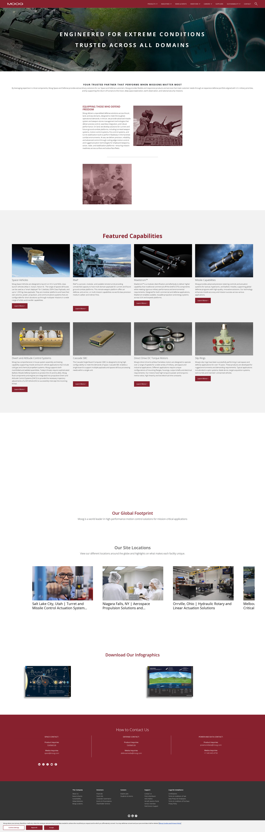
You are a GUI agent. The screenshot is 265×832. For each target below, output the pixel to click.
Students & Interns (126, 796)
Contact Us (51, 745)
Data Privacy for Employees (177, 799)
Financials (99, 794)
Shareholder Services (103, 804)
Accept (51, 827)
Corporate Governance (103, 799)
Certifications (173, 794)
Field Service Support (151, 806)
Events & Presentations (104, 801)
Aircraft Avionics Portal (152, 801)
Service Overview (150, 804)
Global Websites (77, 801)
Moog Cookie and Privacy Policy (170, 823)
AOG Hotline (149, 799)
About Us (75, 794)
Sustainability (76, 799)
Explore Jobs (124, 794)
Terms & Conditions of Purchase (179, 801)
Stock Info (99, 796)
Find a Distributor (150, 796)
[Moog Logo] (15, 3)
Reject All (34, 827)
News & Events (77, 796)
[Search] (256, 3)
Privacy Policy (173, 804)
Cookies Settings (13, 827)
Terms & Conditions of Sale (177, 796)
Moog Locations (77, 804)
